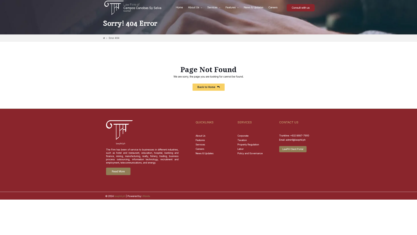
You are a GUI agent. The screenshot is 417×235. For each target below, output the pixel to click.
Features (230, 7)
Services (212, 7)
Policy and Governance (250, 153)
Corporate (243, 135)
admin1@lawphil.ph (296, 139)
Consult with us (301, 7)
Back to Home (206, 87)
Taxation (242, 140)
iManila (146, 196)
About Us (193, 7)
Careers (273, 7)
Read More (118, 171)
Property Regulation (248, 144)
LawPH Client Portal (292, 149)
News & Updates (253, 7)
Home (179, 7)
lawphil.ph (119, 196)
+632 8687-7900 (299, 135)
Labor (240, 149)
